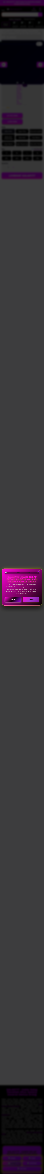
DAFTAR (31, 599)
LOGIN (13, 599)
